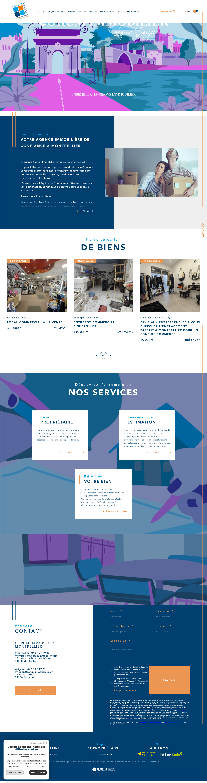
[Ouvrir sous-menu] (74, 11)
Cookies (156, 763)
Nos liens (137, 763)
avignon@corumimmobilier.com (34, 674)
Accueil (41, 11)
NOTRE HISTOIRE (133, 11)
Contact (202, 230)
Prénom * (165, 613)
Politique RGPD (147, 763)
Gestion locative (107, 11)
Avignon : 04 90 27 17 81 (30, 671)
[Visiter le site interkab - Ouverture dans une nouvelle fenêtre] (171, 756)
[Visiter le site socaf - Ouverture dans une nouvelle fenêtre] (147, 756)
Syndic (120, 11)
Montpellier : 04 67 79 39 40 (32, 655)
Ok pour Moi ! (38, 772)
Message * (120, 642)
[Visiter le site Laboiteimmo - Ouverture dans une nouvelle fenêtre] (103, 774)
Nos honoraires (97, 763)
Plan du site (108, 763)
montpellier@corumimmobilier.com (36, 657)
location (93, 11)
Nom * (116, 613)
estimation (81, 11)
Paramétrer (15, 772)
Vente (70, 11)
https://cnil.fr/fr (182, 712)
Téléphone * (122, 628)
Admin (130, 763)
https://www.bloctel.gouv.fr (131, 719)
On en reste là (37, 743)
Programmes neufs (56, 11)
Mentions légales (120, 763)
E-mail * (164, 628)
